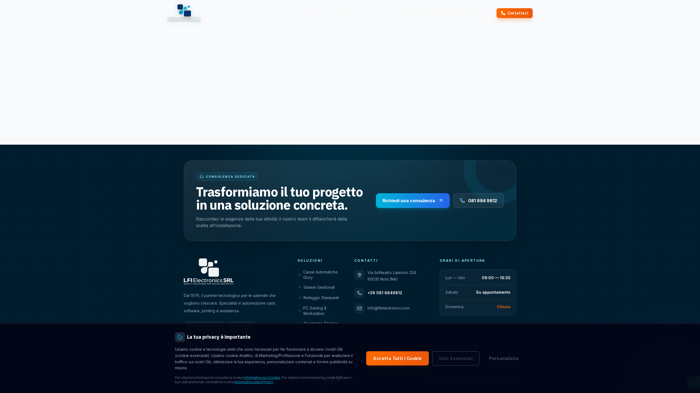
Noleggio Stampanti (321, 297)
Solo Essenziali (455, 358)
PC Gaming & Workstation (314, 311)
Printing (380, 13)
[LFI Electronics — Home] (184, 13)
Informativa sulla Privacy (253, 382)
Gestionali (355, 13)
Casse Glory (326, 13)
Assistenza (453, 13)
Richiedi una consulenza (409, 200)
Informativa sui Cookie (262, 378)
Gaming (403, 13)
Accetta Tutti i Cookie (397, 358)
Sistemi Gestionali (319, 287)
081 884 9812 (482, 200)
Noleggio (427, 13)
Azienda (480, 13)
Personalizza (503, 358)
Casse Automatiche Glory (320, 275)
